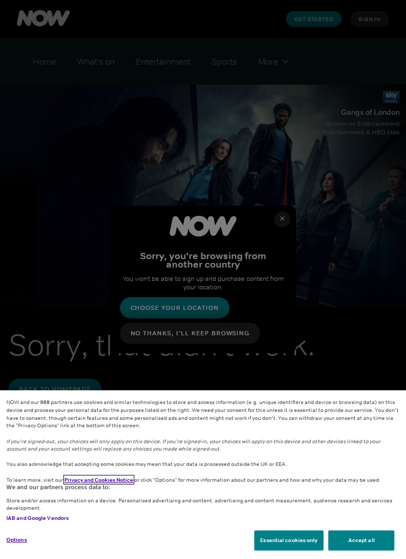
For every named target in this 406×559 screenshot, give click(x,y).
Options (16, 539)
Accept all (361, 540)
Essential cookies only (288, 540)
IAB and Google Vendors (37, 517)
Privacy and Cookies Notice (98, 479)
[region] (203, 474)
